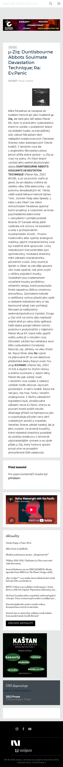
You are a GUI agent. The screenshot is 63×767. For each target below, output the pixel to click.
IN (17, 729)
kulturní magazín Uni (20, 3)
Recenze (12, 47)
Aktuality (12, 536)
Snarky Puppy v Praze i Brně (18, 543)
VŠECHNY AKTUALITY (20, 623)
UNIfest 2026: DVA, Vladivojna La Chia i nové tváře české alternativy (29, 562)
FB (23, 729)
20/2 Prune (13, 696)
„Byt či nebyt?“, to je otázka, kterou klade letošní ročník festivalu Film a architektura (30, 579)
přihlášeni (14, 478)
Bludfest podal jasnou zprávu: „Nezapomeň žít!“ (27, 555)
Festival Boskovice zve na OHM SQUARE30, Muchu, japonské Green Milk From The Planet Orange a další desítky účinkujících (29, 571)
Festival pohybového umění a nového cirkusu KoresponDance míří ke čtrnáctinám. (25, 605)
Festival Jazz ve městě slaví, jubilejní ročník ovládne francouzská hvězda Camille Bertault (29, 614)
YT (30, 729)
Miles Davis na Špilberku (17, 549)
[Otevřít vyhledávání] (51, 3)
